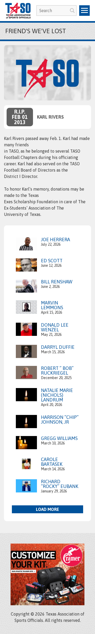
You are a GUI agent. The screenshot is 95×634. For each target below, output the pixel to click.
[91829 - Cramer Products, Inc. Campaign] (47, 603)
